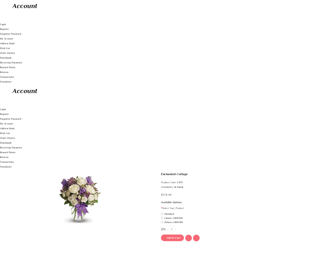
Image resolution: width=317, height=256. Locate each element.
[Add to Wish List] (188, 238)
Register (4, 29)
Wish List (5, 48)
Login (3, 24)
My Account (6, 38)
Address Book (7, 43)
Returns (4, 72)
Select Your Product (173, 208)
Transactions (7, 77)
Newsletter (6, 81)
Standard (169, 214)
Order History (7, 53)
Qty (163, 229)
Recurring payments (11, 62)
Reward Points (8, 67)
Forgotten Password (10, 34)
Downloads (6, 57)
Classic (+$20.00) (173, 218)
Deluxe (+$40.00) (173, 222)
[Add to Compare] (196, 238)
